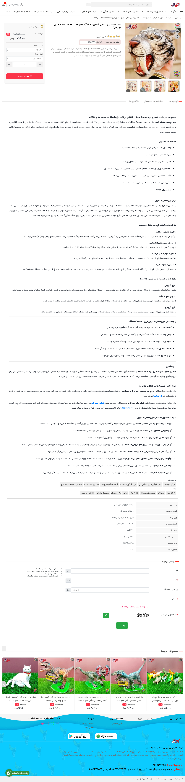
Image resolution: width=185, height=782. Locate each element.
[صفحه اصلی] (179, 17)
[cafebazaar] (106, 736)
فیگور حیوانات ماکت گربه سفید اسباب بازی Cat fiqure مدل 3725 (20, 699)
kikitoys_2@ (127, 408)
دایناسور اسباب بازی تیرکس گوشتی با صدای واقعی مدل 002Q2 (56, 699)
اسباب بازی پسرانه (158, 12)
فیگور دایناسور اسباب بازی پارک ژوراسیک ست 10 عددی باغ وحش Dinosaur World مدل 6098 (165, 699)
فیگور (155, 17)
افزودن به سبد (23, 76)
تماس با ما (89, 727)
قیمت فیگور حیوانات (109, 484)
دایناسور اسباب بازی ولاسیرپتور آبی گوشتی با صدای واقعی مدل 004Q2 (129, 699)
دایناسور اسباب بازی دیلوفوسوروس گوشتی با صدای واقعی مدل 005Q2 (92, 699)
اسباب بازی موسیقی (66, 12)
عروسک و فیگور (89, 12)
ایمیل (174, 580)
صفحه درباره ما (88, 723)
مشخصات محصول (153, 101)
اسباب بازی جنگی (111, 12)
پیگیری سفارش (117, 723)
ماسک (7, 12)
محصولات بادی (23, 12)
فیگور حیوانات (169, 484)
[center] (88, 4)
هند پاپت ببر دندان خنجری (71, 484)
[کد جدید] (106, 615)
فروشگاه (90, 718)
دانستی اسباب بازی (145, 718)
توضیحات (173, 101)
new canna (110, 42)
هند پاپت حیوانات (91, 484)
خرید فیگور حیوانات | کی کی (150, 484)
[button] (181, 684)
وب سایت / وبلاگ (171, 589)
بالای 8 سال (116, 493)
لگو (174, 12)
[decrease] (40, 64)
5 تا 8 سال (134, 493)
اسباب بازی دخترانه (134, 12)
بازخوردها (134, 101)
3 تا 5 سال (171, 493)
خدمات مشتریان (116, 718)
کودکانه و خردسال (45, 12)
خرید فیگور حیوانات (128, 484)
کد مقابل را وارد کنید (168, 614)
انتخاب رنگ (38, 54)
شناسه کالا (38, 45)
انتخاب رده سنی (87, 493)
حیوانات (146, 17)
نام (177, 570)
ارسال (122, 625)
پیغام (174, 599)
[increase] (9, 64)
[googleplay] (79, 736)
